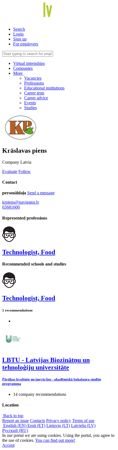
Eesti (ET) (36, 425)
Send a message (41, 193)
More (18, 73)
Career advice (36, 98)
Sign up (20, 39)
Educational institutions (44, 88)
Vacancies (32, 78)
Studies (30, 107)
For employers (25, 44)
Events (30, 102)
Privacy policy (58, 420)
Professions (34, 83)
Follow (24, 171)
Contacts (37, 420)
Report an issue (15, 420)
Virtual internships (29, 63)
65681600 (11, 207)
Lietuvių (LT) (58, 425)
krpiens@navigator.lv (20, 202)
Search (19, 29)
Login (18, 34)
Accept (8, 445)
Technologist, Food (28, 252)
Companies (23, 68)
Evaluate (9, 171)
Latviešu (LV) (83, 425)
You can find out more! (55, 440)
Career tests (34, 93)
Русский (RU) (15, 430)
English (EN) (14, 425)
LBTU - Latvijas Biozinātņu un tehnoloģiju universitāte (46, 363)
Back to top (12, 415)
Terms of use (83, 420)
